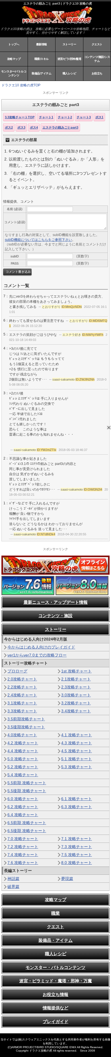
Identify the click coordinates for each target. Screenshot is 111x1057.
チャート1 (46, 117)
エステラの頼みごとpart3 (60, 127)
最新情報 (41, 44)
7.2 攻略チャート (22, 846)
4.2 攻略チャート (22, 743)
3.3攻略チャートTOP (19, 117)
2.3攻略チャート (76, 687)
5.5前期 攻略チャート (26, 782)
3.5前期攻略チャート (26, 719)
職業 (55, 913)
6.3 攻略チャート (76, 806)
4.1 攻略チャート (76, 735)
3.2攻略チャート (76, 703)
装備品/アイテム (41, 73)
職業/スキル (41, 58)
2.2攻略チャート (22, 687)
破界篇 (13, 886)
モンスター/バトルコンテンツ (13, 73)
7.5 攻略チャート (76, 854)
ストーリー (69, 44)
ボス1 (99, 117)
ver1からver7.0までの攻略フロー (37, 655)
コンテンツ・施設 (55, 615)
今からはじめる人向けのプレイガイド (41, 647)
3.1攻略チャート (22, 703)
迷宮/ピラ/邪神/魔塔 (69, 58)
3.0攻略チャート (76, 695)
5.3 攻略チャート (76, 767)
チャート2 (65, 117)
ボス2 (9, 127)
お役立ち (97, 73)
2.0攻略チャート (22, 679)
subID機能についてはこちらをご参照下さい (38, 240)
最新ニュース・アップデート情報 (56, 602)
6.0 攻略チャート (22, 798)
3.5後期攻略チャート (26, 727)
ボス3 (21, 127)
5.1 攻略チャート (76, 759)
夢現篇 (67, 878)
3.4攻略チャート (76, 711)
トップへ (13, 44)
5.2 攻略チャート (22, 767)
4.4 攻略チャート (22, 751)
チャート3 (84, 117)
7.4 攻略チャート (22, 854)
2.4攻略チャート (22, 695)
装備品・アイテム (55, 940)
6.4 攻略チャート (22, 814)
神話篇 (13, 878)
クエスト (97, 44)
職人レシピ (69, 73)
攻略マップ (14, 58)
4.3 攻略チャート (76, 743)
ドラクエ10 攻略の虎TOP (20, 85)
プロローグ (17, 671)
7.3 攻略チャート (76, 846)
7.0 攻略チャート (22, 838)
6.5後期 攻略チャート (26, 830)
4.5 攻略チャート (76, 751)
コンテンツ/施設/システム (97, 58)
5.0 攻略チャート (22, 759)
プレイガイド (55, 1021)
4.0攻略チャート (22, 735)
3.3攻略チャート (22, 711)
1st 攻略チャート (76, 671)
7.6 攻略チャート (22, 862)
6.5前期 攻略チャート (26, 822)
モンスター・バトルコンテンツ (55, 967)
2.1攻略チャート (76, 679)
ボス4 (34, 127)
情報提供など (55, 1007)
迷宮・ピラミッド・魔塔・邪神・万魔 (55, 980)
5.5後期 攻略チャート (26, 790)
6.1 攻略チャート (76, 798)
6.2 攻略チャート (22, 806)
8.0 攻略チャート (76, 862)
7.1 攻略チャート (76, 838)
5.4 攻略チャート (22, 775)
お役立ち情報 (55, 994)
